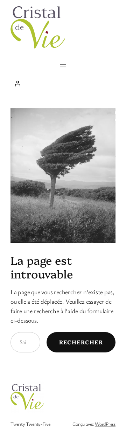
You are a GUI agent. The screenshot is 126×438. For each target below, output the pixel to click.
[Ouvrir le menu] (63, 65)
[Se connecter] (62, 83)
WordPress (105, 423)
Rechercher (81, 342)
